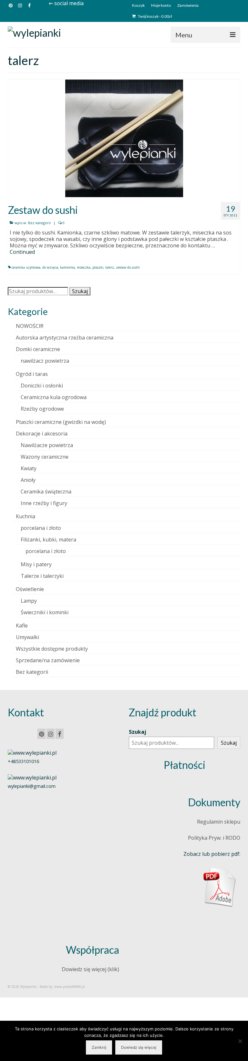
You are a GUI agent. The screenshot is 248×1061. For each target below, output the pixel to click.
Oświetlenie (30, 589)
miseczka (83, 267)
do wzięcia (50, 267)
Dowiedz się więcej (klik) (90, 969)
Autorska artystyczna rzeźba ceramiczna (64, 337)
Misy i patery (36, 564)
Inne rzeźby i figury (44, 503)
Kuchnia (25, 516)
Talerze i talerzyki (42, 575)
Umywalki (27, 637)
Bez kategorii (39, 222)
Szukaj (80, 291)
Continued (22, 251)
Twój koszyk (154, 16)
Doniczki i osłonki (42, 385)
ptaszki (97, 267)
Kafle (22, 625)
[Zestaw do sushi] (124, 137)
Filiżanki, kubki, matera (48, 539)
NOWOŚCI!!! (29, 326)
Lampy (29, 600)
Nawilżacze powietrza (47, 445)
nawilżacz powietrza (45, 360)
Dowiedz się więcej (138, 1047)
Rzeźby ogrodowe (42, 408)
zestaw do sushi (128, 267)
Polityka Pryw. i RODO (214, 837)
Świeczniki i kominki (44, 612)
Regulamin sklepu (218, 821)
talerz (109, 267)
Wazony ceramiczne (44, 456)
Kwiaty (28, 468)
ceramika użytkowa (26, 267)
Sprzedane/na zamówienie (48, 660)
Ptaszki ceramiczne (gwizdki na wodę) (61, 421)
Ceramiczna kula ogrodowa (54, 397)
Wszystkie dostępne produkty (52, 648)
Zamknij (99, 1047)
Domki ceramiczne (38, 349)
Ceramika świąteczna (46, 491)
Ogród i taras (32, 374)
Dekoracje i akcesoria (41, 433)
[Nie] (240, 1041)
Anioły (28, 479)
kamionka (67, 267)
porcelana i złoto (41, 527)
